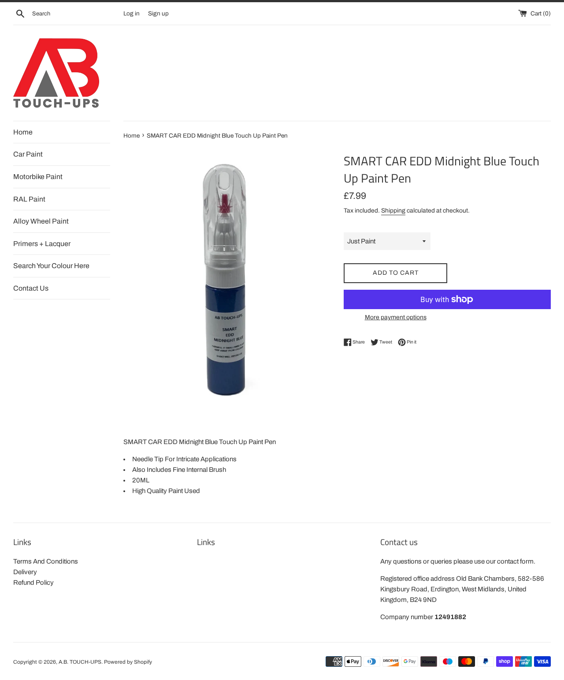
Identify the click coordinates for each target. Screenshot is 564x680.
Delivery (25, 571)
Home (23, 132)
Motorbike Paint (38, 176)
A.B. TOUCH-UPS (80, 662)
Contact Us (30, 288)
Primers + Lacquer (41, 243)
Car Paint (28, 154)
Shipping (393, 210)
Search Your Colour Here (51, 265)
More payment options (396, 317)
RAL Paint (29, 199)
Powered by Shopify (128, 662)
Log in (131, 13)
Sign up (158, 13)
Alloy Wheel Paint (41, 221)
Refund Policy (33, 582)
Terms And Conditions (45, 561)
